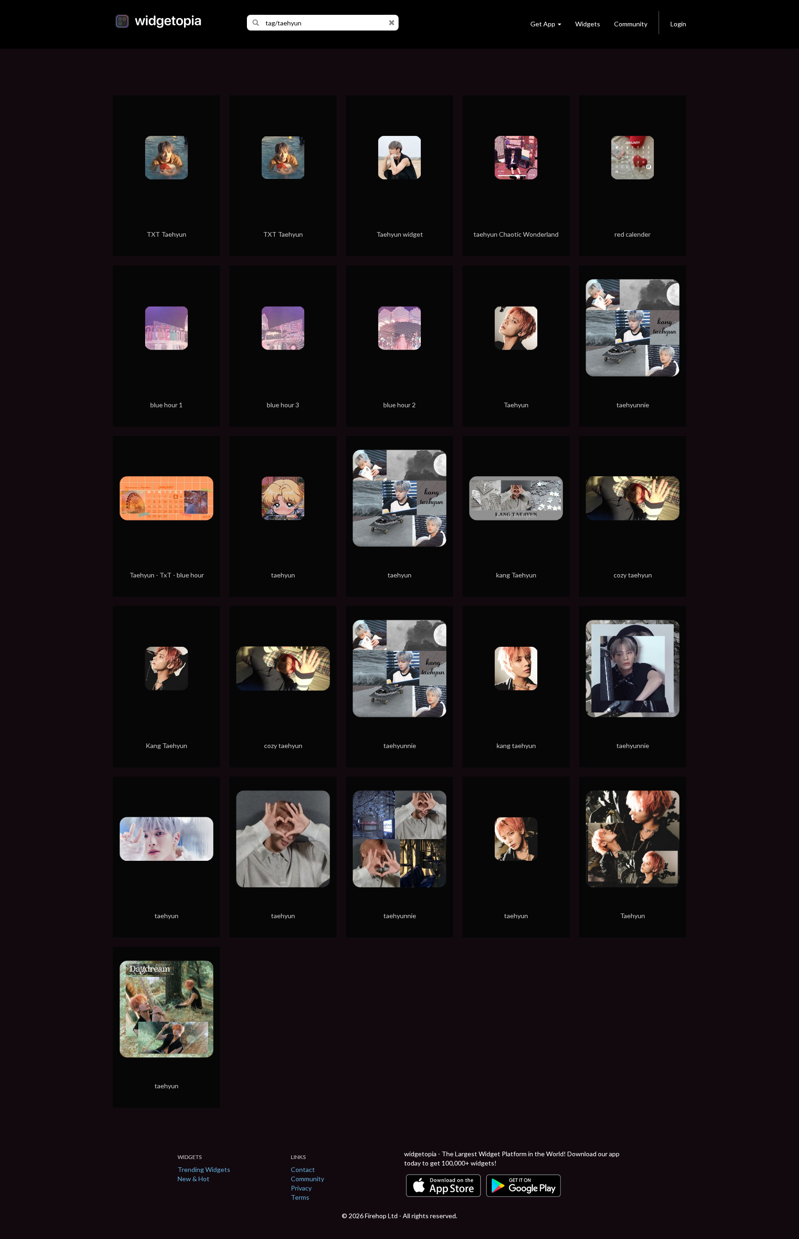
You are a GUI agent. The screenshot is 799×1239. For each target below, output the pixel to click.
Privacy (301, 1188)
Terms (300, 1197)
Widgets (587, 24)
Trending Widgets (204, 1169)
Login (678, 24)
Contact (303, 1169)
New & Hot (193, 1179)
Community (630, 24)
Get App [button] (542, 24)
